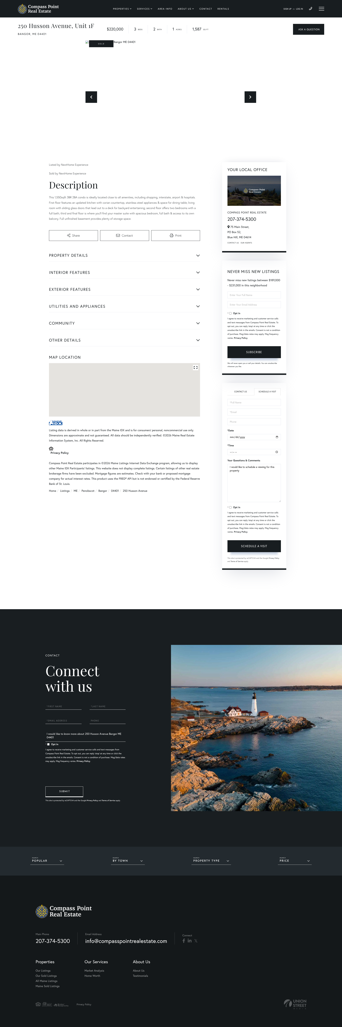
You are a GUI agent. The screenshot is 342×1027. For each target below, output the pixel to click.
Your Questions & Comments (243, 460)
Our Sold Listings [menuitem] (46, 976)
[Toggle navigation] (321, 9)
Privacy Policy (60, 453)
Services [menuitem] (143, 8)
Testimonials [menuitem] (140, 976)
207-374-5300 (241, 219)
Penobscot (88, 491)
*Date (230, 430)
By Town (120, 861)
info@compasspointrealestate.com (126, 941)
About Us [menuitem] (184, 8)
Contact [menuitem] (206, 8)
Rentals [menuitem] (223, 8)
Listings (65, 491)
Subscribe (254, 352)
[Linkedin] (189, 940)
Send (64, 791)
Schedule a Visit (267, 391)
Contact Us (233, 243)
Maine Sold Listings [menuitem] (47, 986)
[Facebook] (183, 940)
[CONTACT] (308, 29)
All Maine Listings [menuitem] (46, 981)
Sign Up (287, 9)
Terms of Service (237, 561)
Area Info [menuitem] (165, 8)
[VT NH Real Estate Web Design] (295, 1004)
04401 (115, 491)
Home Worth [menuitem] (92, 976)
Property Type (206, 861)
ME (76, 491)
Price (284, 861)
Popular (39, 861)
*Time (230, 445)
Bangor (103, 491)
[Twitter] (196, 940)
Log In (299, 9)
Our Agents (246, 243)
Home (52, 491)
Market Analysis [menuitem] (94, 970)
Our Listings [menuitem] (43, 970)
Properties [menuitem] (121, 8)
